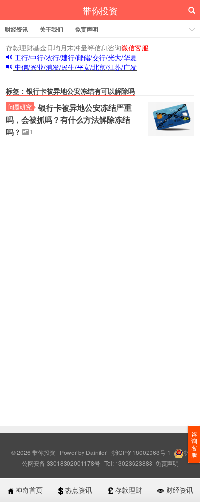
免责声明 (86, 29)
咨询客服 (194, 444)
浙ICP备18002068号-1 (141, 452)
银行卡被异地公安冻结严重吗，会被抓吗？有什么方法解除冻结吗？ (69, 119)
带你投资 (100, 10)
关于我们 (51, 29)
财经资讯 (16, 29)
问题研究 (20, 106)
